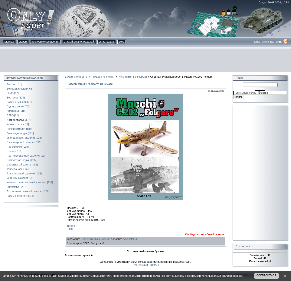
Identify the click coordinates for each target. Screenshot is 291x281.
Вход (121, 41)
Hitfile (70, 228)
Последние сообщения (45, 41)
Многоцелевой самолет (21, 137)
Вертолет (12, 97)
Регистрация (106, 41)
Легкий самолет (16, 128)
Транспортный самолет (21, 173)
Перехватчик (14, 146)
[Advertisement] (145, 60)
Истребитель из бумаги (95, 239)
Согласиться (266, 275)
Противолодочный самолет (23, 155)
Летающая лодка (17, 133)
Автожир (12, 84)
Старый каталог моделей (79, 41)
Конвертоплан (15, 124)
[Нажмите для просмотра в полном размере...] (145, 199)
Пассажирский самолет (21, 142)
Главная (9, 41)
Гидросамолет (15, 106)
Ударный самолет (17, 178)
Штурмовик (13, 186)
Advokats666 (130, 239)
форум (23, 41)
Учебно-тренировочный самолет (26, 182)
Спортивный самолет (20, 164)
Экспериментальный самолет (25, 191)
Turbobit (71, 225)
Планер (11, 151)
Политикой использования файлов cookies (214, 275)
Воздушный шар (17, 102)
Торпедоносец (15, 169)
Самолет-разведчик (19, 160)
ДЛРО (10, 115)
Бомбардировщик (17, 88)
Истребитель (15, 119)
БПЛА (10, 93)
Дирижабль (13, 111)
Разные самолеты (18, 195)
